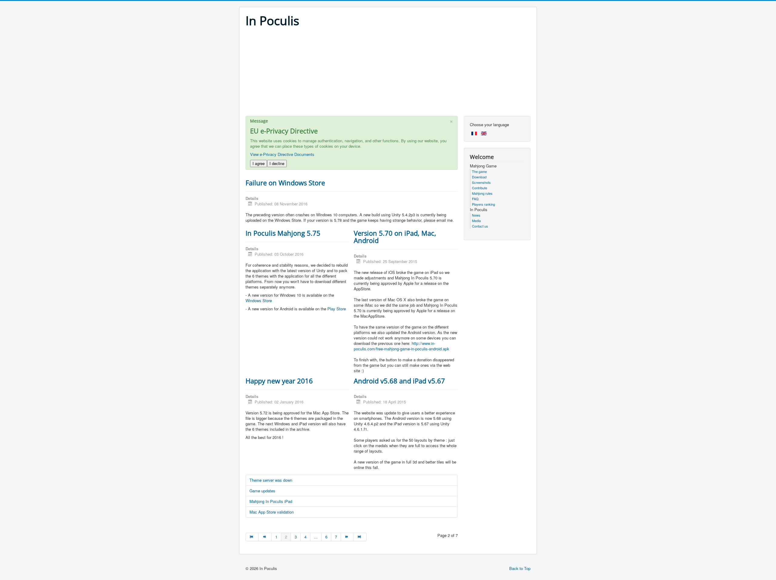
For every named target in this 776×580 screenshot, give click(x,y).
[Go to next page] (347, 537)
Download (479, 176)
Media (476, 220)
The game (479, 171)
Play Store (336, 309)
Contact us (480, 226)
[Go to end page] (360, 537)
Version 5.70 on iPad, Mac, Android (395, 236)
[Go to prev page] (265, 537)
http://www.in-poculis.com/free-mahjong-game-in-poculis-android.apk (401, 346)
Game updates (262, 491)
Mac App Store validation (271, 512)
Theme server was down (270, 480)
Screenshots (481, 182)
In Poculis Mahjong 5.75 (283, 233)
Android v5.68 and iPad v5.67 (399, 380)
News (476, 215)
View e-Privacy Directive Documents (282, 154)
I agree (259, 163)
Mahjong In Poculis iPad (270, 501)
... (316, 537)
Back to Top (519, 568)
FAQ (475, 198)
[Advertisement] (388, 73)
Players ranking (483, 204)
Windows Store (259, 300)
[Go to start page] (252, 537)
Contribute (479, 187)
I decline (276, 163)
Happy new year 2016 (279, 380)
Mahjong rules (482, 193)
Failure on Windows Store (285, 182)
